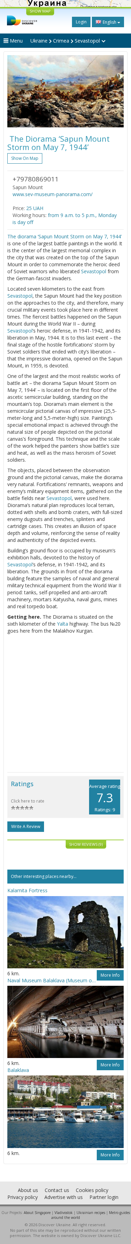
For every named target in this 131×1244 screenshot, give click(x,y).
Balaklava (18, 1070)
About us (28, 1190)
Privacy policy (22, 1197)
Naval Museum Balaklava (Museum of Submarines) (52, 980)
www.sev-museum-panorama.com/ (53, 194)
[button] (16, 91)
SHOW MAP (40, 11)
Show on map (24, 158)
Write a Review (25, 826)
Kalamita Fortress (27, 890)
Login (81, 22)
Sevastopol (93, 271)
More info (110, 975)
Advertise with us (63, 1197)
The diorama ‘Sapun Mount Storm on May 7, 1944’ (64, 236)
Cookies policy (92, 1190)
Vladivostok (63, 1212)
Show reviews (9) (86, 844)
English (109, 22)
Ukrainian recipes (91, 1212)
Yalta (62, 623)
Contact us (57, 1190)
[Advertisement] (65, 703)
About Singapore (37, 1212)
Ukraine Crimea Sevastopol (65, 40)
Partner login (103, 1197)
